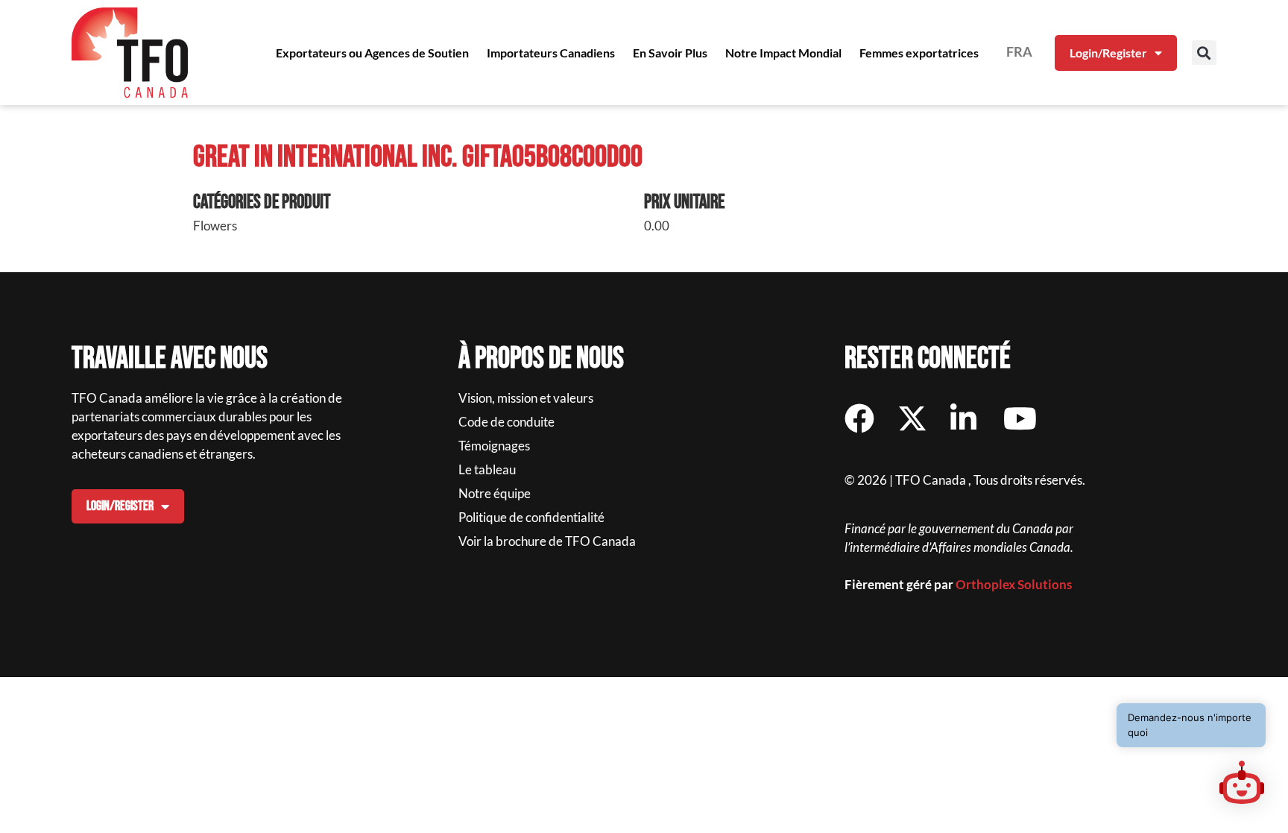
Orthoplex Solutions (1014, 584)
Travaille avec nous (170, 359)
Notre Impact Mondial (783, 52)
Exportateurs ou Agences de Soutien (372, 52)
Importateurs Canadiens (551, 52)
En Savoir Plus (670, 52)
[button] (1204, 52)
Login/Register (1108, 52)
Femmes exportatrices (919, 52)
